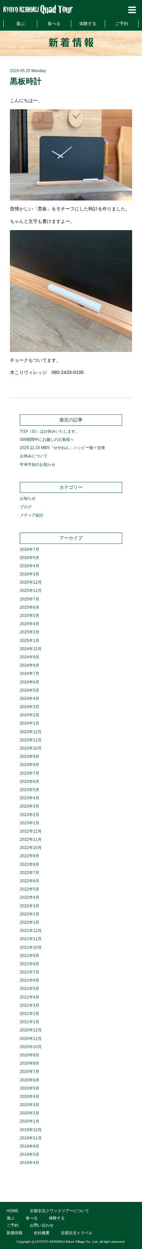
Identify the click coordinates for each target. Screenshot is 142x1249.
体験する (87, 23)
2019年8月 (29, 1146)
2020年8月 (29, 1063)
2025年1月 (29, 640)
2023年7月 (29, 773)
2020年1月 (29, 1121)
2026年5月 (29, 557)
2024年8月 (29, 665)
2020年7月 (29, 1071)
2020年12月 (31, 1030)
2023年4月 (29, 798)
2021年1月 (29, 1022)
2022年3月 (29, 906)
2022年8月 (29, 864)
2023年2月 (29, 814)
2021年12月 (31, 930)
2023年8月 (29, 764)
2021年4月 (29, 997)
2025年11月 (31, 590)
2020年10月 (31, 1047)
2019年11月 (31, 1138)
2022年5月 (29, 889)
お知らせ (28, 498)
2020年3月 (29, 1105)
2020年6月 (29, 1080)
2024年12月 (31, 649)
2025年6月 (29, 607)
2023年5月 (29, 789)
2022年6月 (29, 881)
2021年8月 (29, 964)
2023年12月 (31, 732)
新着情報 (14, 1233)
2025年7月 (29, 599)
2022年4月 (29, 897)
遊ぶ (20, 23)
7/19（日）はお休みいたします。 (49, 431)
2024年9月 (29, 657)
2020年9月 (29, 1055)
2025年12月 (31, 582)
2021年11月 (31, 939)
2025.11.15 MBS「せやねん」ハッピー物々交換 (62, 447)
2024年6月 (29, 682)
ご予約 (121, 23)
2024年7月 (29, 673)
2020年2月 (29, 1113)
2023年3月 (29, 806)
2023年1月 (29, 823)
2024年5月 (29, 690)
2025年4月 (29, 624)
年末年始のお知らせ (37, 464)
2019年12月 (31, 1130)
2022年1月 (29, 922)
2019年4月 (29, 1162)
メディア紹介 (32, 515)
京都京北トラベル (76, 1233)
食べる (54, 23)
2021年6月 (29, 980)
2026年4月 (29, 566)
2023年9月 (29, 756)
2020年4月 (29, 1096)
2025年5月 (29, 615)
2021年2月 (29, 1013)
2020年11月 (31, 1038)
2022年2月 (29, 914)
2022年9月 (29, 856)
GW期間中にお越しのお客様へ (47, 439)
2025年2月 (29, 632)
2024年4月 (29, 698)
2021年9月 (29, 955)
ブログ (26, 507)
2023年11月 (31, 740)
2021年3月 (29, 1005)
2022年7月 (29, 872)
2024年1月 (29, 723)
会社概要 (42, 1233)
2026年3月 (29, 574)
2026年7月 (29, 549)
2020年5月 (29, 1088)
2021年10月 (31, 947)
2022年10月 (31, 847)
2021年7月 (29, 972)
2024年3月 (29, 706)
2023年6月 (29, 781)
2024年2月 (29, 715)
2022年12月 (31, 831)
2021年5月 (29, 988)
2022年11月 (31, 839)
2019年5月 (29, 1154)
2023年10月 (31, 748)
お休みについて (34, 456)
